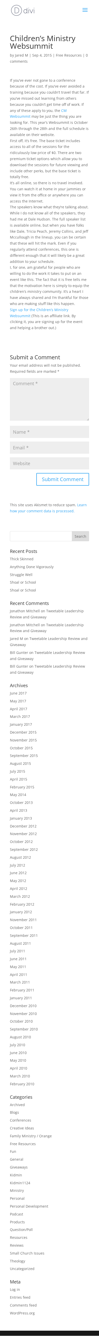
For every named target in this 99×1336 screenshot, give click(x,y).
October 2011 (21, 927)
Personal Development (29, 1206)
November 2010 (23, 1013)
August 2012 (20, 857)
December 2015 (23, 732)
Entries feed (20, 1297)
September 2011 (24, 935)
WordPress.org (22, 1313)
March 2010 (20, 1076)
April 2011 (18, 974)
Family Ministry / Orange (31, 1136)
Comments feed (23, 1305)
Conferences (20, 1120)
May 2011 (18, 966)
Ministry (17, 1190)
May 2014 (18, 794)
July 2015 (17, 771)
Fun (13, 1151)
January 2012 (21, 911)
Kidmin (16, 1175)
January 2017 (21, 724)
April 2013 (18, 810)
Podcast (16, 1214)
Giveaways (19, 1167)
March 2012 (20, 896)
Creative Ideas (22, 1128)
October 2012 (21, 841)
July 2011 (17, 951)
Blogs (14, 1112)
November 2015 (23, 740)
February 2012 (22, 904)
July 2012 (17, 865)
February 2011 (22, 990)
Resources (18, 1237)
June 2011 (18, 958)
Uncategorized (22, 1268)
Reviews (17, 1245)
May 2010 (18, 1060)
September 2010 (24, 1029)
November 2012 (23, 833)
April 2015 (18, 779)
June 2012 (18, 872)
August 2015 (20, 763)
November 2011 (23, 919)
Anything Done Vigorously (32, 566)
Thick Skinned (22, 558)
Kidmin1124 (20, 1182)
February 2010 (22, 1083)
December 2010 (23, 1005)
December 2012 (23, 826)
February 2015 (22, 787)
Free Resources (69, 55)
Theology (17, 1261)
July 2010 (17, 1044)
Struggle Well (21, 574)
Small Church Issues (27, 1253)
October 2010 (21, 1021)
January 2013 (21, 818)
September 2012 (24, 849)
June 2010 (18, 1052)
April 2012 (18, 888)
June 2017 (18, 693)
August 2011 (20, 943)
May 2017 (18, 701)
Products (17, 1222)
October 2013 (21, 802)
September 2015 (24, 755)
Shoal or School (23, 582)
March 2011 (20, 982)
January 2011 (21, 997)
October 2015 (21, 748)
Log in (15, 1289)
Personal (17, 1198)
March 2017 (20, 716)
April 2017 (18, 708)
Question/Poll (21, 1229)
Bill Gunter (19, 652)
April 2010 (18, 1068)
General (16, 1159)
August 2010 (20, 1037)
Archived (17, 1104)
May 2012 (18, 880)
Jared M (21, 55)
